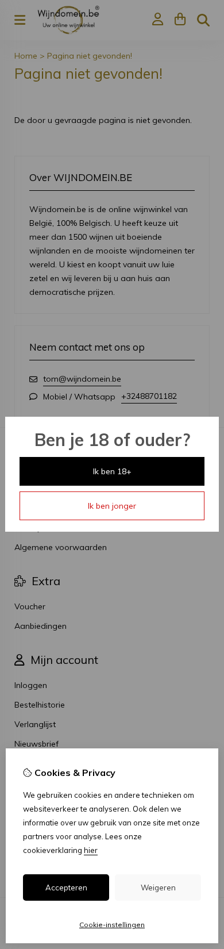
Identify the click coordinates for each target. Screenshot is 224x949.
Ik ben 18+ (112, 471)
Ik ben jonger (112, 506)
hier (91, 850)
